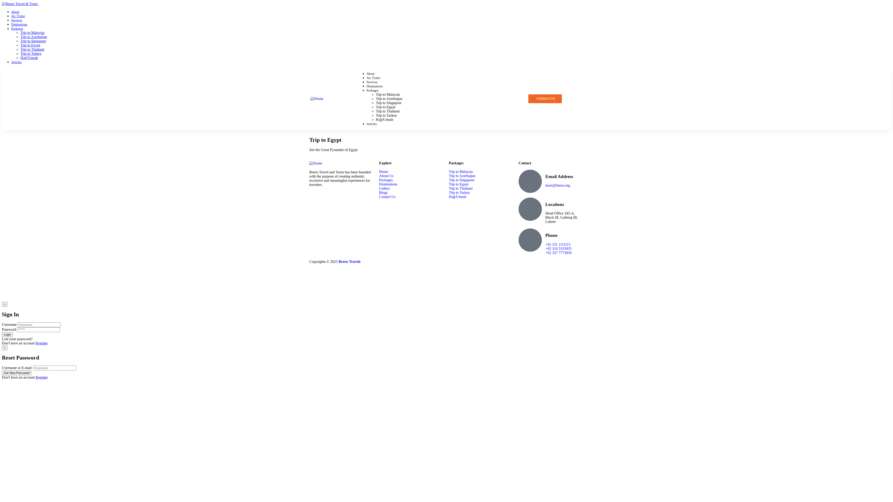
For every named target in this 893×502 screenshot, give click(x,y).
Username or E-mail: (17, 368)
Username (9, 325)
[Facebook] (340, 197)
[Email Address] (530, 181)
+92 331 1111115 (557, 244)
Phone (551, 235)
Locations (554, 204)
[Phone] (530, 240)
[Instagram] (315, 197)
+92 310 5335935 (558, 249)
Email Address (559, 176)
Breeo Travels (349, 262)
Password (9, 329)
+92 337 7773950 (558, 253)
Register (42, 343)
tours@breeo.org (557, 185)
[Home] (316, 99)
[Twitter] (327, 197)
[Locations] (530, 209)
